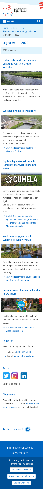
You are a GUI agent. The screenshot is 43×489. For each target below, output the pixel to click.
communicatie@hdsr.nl (24, 356)
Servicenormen (20, 453)
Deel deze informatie (17, 429)
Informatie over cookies (22, 464)
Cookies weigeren (21, 483)
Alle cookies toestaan (21, 470)
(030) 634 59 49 (23, 352)
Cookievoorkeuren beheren (21, 476)
